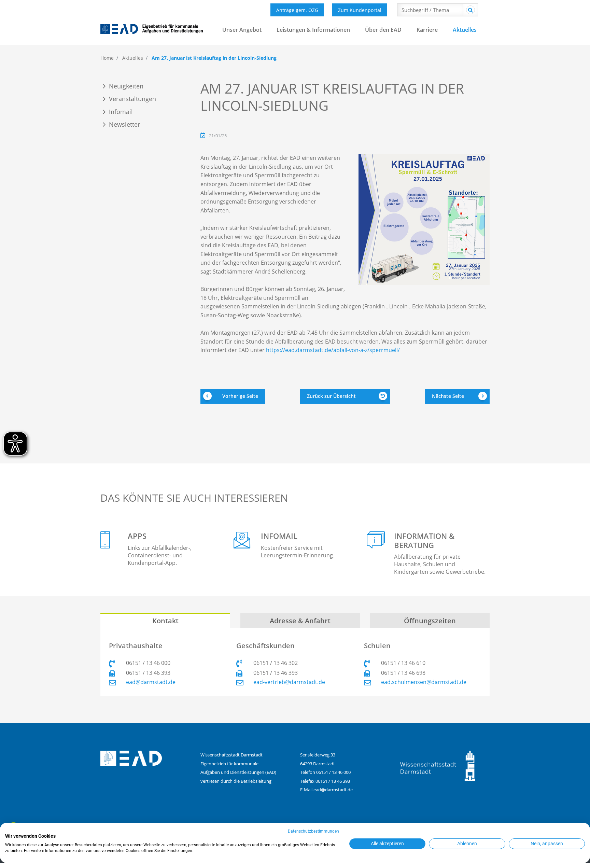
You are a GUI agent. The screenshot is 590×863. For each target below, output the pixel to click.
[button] (242, 35)
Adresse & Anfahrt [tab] (300, 620)
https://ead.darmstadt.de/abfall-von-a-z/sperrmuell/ (333, 350)
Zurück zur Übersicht (331, 396)
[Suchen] (470, 9)
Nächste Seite (448, 396)
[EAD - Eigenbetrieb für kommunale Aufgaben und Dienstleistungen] (151, 29)
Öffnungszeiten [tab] (430, 620)
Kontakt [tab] (165, 620)
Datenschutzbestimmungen (313, 831)
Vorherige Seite (240, 396)
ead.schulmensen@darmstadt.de (423, 682)
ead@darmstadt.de (150, 682)
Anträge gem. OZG (297, 10)
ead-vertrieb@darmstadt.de (289, 682)
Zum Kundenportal (359, 10)
